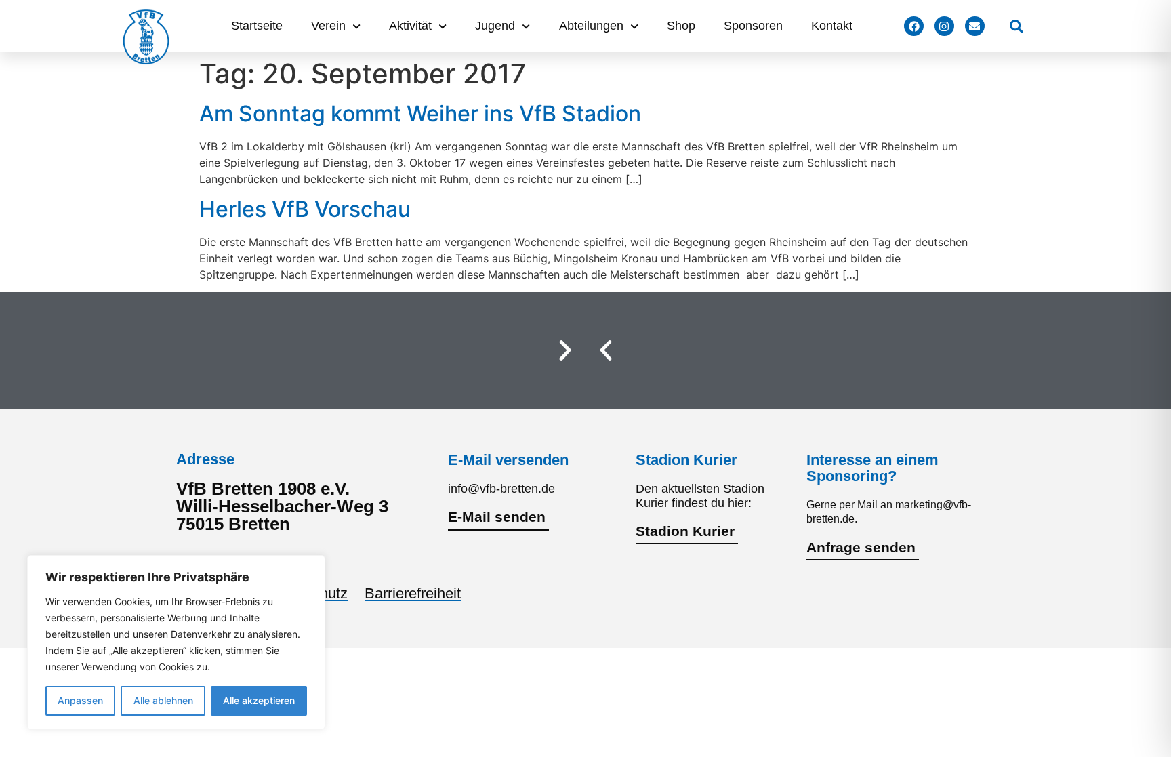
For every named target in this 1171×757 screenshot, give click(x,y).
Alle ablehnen (163, 700)
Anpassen (80, 700)
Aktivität (410, 26)
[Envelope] (975, 26)
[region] (176, 642)
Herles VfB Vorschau (305, 209)
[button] (605, 350)
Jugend (495, 26)
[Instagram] (944, 26)
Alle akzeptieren (259, 700)
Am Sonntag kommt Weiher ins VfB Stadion (420, 113)
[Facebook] (914, 26)
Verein (328, 26)
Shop (681, 26)
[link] (1016, 26)
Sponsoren (753, 26)
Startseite (257, 26)
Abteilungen (591, 26)
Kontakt (831, 26)
